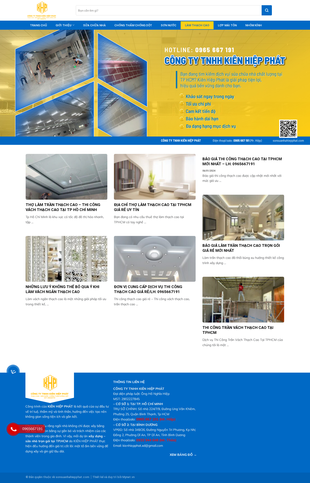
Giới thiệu (63, 25)
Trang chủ (38, 25)
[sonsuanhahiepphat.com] (47, 10)
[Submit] (267, 10)
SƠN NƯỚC (168, 25)
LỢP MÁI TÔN (227, 25)
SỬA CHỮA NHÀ (94, 25)
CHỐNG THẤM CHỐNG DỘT (133, 25)
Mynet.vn (128, 477)
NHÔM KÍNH (253, 25)
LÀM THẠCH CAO (197, 25)
